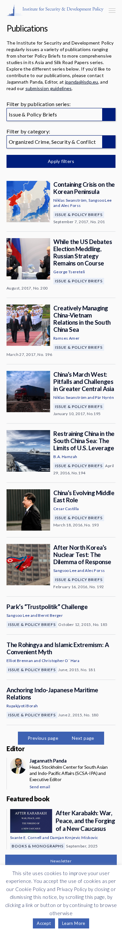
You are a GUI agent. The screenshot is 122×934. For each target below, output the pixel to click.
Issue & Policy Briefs (78, 214)
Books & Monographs (37, 846)
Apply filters (61, 161)
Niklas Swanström (70, 200)
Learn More (73, 923)
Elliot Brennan (20, 660)
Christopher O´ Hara (61, 660)
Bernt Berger (50, 615)
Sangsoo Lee (100, 200)
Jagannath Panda (48, 761)
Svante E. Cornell (26, 837)
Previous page (43, 738)
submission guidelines (48, 88)
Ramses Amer (66, 338)
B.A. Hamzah (65, 456)
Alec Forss (71, 205)
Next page (83, 738)
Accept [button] (44, 923)
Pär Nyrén (104, 397)
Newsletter (61, 861)
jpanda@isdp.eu (81, 82)
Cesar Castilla (66, 508)
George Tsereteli (69, 271)
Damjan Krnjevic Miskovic (74, 837)
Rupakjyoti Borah (22, 705)
